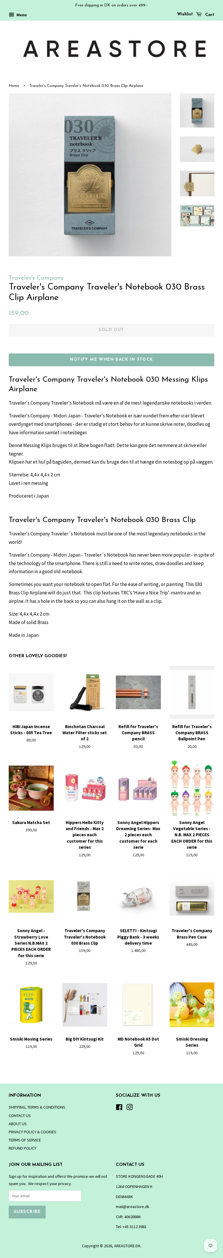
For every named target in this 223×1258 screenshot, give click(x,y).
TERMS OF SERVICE (25, 1140)
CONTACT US (20, 1115)
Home (14, 86)
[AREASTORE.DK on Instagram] (129, 1108)
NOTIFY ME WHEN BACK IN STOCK (111, 360)
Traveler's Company (36, 278)
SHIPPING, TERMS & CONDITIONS (37, 1107)
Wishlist (185, 14)
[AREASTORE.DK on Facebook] (119, 1108)
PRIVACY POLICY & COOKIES (32, 1131)
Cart (209, 15)
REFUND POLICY (22, 1148)
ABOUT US (18, 1123)
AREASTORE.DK (127, 1245)
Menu (21, 14)
